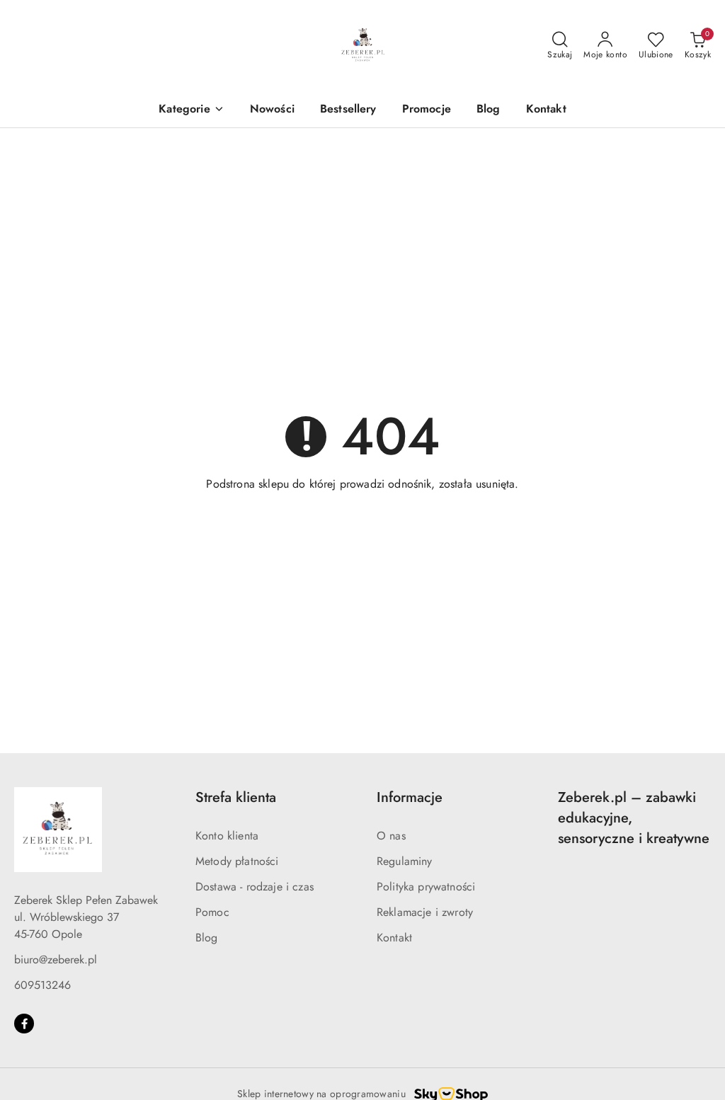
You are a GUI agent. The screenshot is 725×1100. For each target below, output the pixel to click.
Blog (206, 937)
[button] (191, 110)
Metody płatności (237, 861)
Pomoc (212, 912)
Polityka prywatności (426, 886)
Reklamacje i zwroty (425, 912)
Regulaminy (405, 861)
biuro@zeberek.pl (55, 959)
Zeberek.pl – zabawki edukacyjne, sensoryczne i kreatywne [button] (633, 818)
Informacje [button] (410, 797)
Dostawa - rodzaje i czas (254, 886)
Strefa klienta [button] (235, 797)
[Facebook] (24, 1023)
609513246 (42, 985)
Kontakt (394, 937)
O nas (391, 835)
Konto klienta (226, 835)
